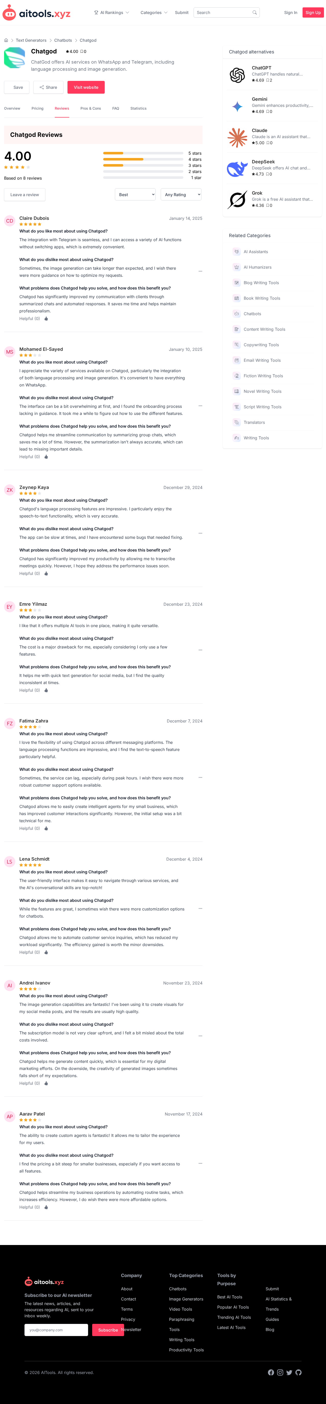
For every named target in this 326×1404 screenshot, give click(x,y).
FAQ (115, 108)
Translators (254, 422)
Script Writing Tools (262, 406)
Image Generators (186, 1298)
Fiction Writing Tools (263, 375)
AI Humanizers (257, 267)
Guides (272, 1319)
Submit (181, 12)
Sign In (290, 12)
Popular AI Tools (233, 1307)
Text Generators (31, 40)
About (126, 1288)
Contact (128, 1298)
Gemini (259, 99)
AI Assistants (256, 251)
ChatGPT (261, 67)
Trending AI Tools (234, 1317)
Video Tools (180, 1309)
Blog (270, 1329)
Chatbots (63, 40)
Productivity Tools (186, 1349)
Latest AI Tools (231, 1327)
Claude (259, 130)
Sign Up (313, 12)
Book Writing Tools (262, 298)
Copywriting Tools (261, 344)
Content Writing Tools (264, 329)
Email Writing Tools (262, 360)
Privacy (128, 1319)
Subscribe (108, 1330)
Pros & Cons (90, 108)
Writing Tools (256, 437)
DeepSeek (263, 161)
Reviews (62, 108)
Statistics (138, 108)
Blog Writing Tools (261, 282)
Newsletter (131, 1329)
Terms (127, 1309)
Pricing (38, 108)
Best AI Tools (229, 1296)
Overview (12, 108)
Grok (257, 193)
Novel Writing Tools (262, 391)
